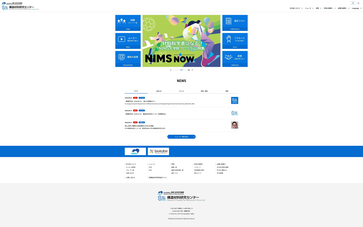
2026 (150, 167)
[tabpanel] (181, 41)
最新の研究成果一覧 (177, 170)
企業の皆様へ (342, 8)
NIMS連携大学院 (199, 170)
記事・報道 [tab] (204, 91)
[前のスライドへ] (171, 70)
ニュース (308, 8)
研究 (317, 8)
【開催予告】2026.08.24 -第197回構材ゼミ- (140, 101)
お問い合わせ (130, 173)
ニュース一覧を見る (181, 137)
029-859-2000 (178, 211)
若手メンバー (198, 173)
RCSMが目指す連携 (222, 167)
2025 (150, 170)
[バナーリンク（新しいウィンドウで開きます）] (135, 154)
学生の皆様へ (328, 8)
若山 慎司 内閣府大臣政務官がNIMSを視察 (139, 126)
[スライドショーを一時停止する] (189, 70)
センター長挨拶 (130, 167)
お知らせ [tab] (158, 91)
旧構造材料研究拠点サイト (158, 177)
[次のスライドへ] (192, 70)
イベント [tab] (181, 91)
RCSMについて (295, 8)
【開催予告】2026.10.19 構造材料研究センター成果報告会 (145, 114)
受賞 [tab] (227, 91)
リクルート (197, 167)
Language (355, 8)
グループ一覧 (130, 170)
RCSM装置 (220, 173)
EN (358, 3)
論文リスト (174, 173)
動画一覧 (174, 167)
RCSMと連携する (222, 170)
